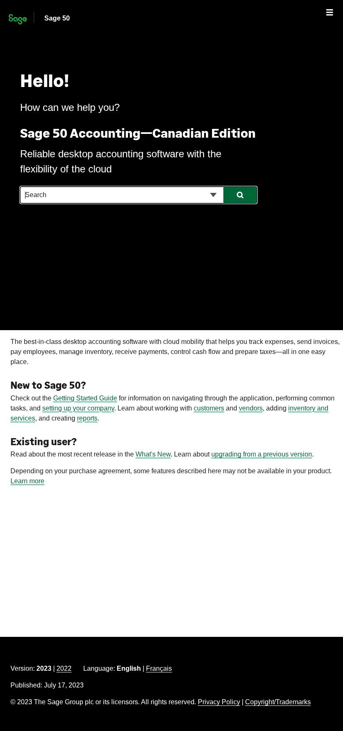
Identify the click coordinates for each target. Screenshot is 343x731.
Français (159, 668)
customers (209, 408)
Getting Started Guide (85, 398)
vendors (251, 408)
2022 (64, 668)
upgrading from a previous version (261, 454)
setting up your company (78, 408)
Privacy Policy (219, 701)
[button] (213, 195)
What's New (153, 454)
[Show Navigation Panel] (330, 12)
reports (87, 418)
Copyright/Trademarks (278, 701)
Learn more (27, 481)
